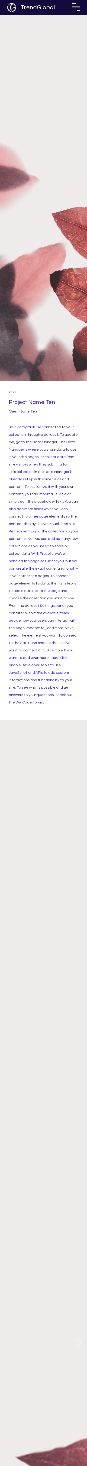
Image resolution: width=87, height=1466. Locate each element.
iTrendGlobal (37, 7)
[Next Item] (79, 1343)
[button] (76, 7)
